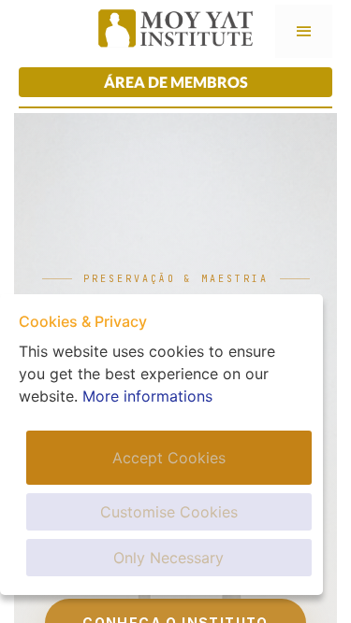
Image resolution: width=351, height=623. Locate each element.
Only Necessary (168, 557)
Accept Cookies (169, 457)
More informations (147, 396)
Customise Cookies (169, 512)
